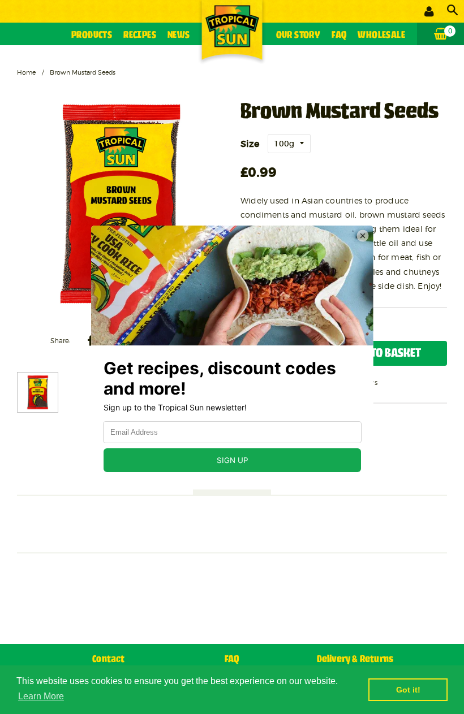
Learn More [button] (41, 696)
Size (249, 143)
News (178, 35)
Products (91, 35)
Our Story (298, 35)
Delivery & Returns (355, 659)
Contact (108, 659)
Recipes (139, 35)
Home (26, 72)
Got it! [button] (408, 689)
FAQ (339, 35)
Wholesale (381, 35)
